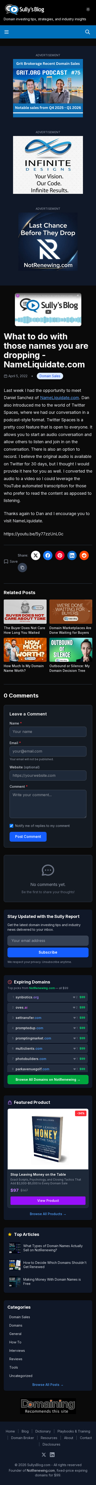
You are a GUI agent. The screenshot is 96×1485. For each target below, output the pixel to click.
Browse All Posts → (48, 1385)
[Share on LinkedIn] (72, 555)
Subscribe (48, 952)
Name (16, 723)
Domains (15, 1325)
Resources (49, 1438)
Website (25, 767)
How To (15, 1342)
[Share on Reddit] (84, 555)
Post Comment (28, 836)
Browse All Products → (48, 1214)
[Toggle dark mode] (88, 9)
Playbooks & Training (74, 1431)
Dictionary (43, 1431)
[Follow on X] (43, 1454)
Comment (19, 786)
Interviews (17, 1351)
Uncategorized (20, 1376)
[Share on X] (35, 555)
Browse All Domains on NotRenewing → (48, 1079)
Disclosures (51, 1444)
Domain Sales (50, 376)
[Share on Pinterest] (60, 555)
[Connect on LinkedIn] (52, 1454)
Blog (25, 1431)
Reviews (15, 1359)
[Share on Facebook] (47, 555)
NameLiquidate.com (59, 397)
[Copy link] (22, 567)
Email (15, 743)
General (15, 1334)
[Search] (87, 32)
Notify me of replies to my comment (42, 826)
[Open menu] (6, 32)
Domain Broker (22, 1438)
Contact (86, 1438)
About (68, 1438)
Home (10, 1431)
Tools (13, 1367)
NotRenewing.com (41, 1470)
